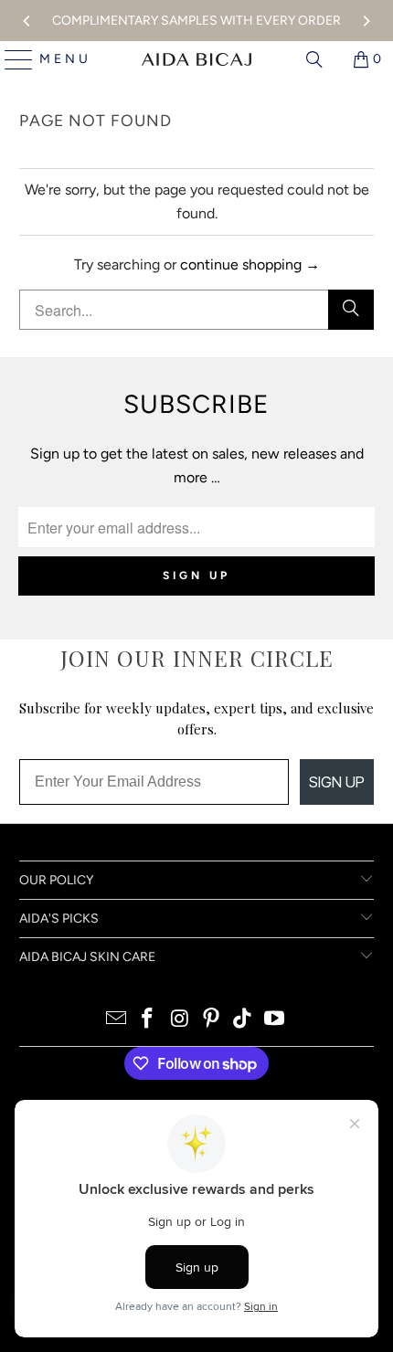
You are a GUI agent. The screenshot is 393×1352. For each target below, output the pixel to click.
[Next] (365, 21)
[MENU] (11, 59)
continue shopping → (250, 264)
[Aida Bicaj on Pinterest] (212, 1020)
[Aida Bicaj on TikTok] (243, 1020)
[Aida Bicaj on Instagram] (180, 1020)
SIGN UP (337, 782)
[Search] (314, 59)
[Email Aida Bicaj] (116, 1020)
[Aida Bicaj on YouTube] (275, 1020)
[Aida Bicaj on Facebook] (148, 1020)
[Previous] (27, 21)
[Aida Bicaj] (196, 59)
